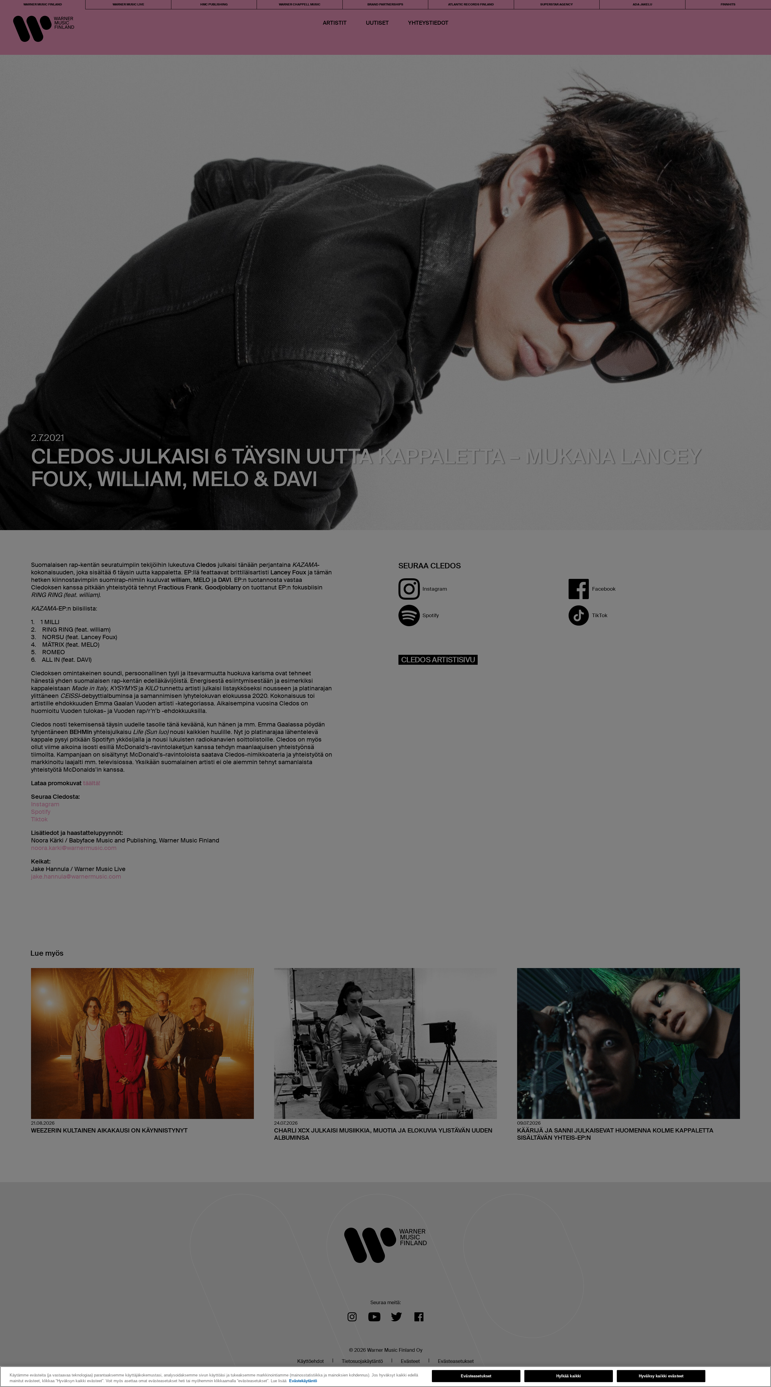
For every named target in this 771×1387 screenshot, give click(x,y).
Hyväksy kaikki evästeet (661, 1376)
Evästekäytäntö (303, 1381)
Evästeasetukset (476, 1376)
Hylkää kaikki (568, 1376)
